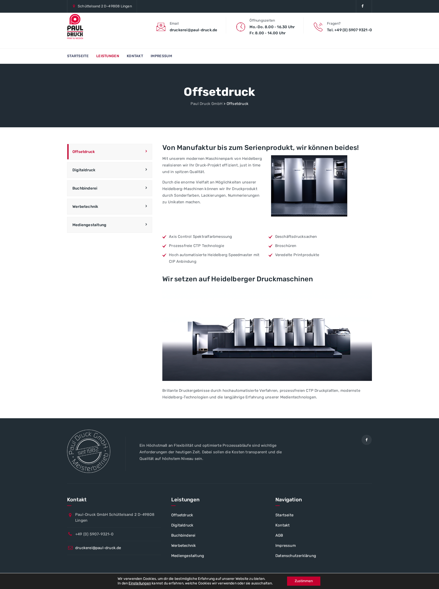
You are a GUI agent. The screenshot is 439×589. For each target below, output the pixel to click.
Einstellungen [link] (140, 583)
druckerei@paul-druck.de (98, 548)
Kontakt (135, 56)
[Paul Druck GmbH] (75, 27)
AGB (279, 535)
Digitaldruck (83, 170)
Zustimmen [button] (304, 581)
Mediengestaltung (89, 225)
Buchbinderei (84, 188)
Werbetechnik (85, 206)
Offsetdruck (83, 151)
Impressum (161, 56)
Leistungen (107, 56)
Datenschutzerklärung (295, 555)
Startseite (78, 56)
